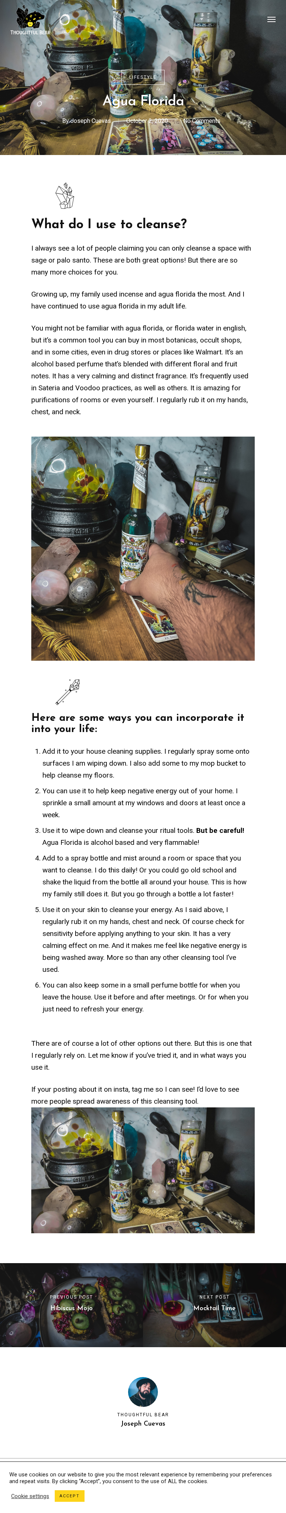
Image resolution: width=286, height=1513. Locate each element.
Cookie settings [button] (30, 1496)
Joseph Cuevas (90, 120)
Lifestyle (143, 77)
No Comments (201, 120)
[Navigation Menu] (271, 19)
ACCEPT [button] (70, 1496)
